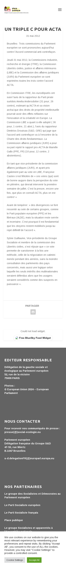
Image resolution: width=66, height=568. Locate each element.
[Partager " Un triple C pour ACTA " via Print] (33, 311)
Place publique (13, 520)
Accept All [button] (34, 560)
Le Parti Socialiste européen (22, 505)
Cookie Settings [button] (15, 560)
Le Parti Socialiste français (21, 512)
